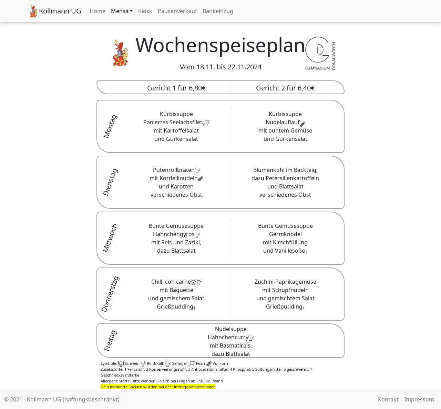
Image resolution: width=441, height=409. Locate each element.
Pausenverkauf (177, 11)
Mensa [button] (120, 11)
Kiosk (145, 11)
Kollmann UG (60, 11)
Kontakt (388, 399)
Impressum (419, 399)
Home (97, 11)
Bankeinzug (218, 11)
